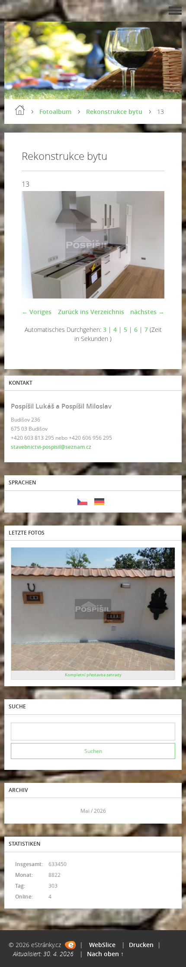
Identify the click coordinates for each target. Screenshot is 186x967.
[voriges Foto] (35, 245)
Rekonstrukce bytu (114, 111)
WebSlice (102, 945)
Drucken (141, 945)
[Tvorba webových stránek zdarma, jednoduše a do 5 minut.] (70, 945)
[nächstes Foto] (150, 245)
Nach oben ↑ (105, 954)
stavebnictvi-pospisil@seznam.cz (51, 447)
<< (20, 810)
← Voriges (36, 312)
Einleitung (20, 110)
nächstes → (147, 312)
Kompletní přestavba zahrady (93, 675)
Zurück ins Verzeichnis (91, 312)
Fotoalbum (55, 111)
